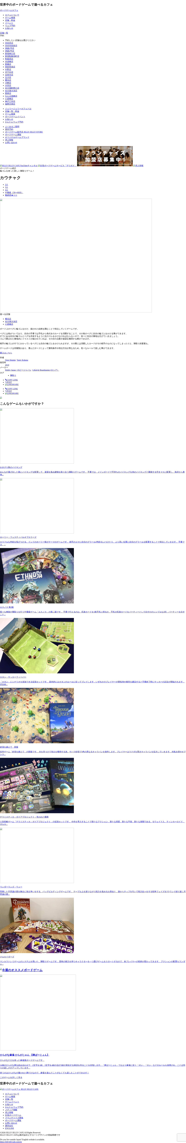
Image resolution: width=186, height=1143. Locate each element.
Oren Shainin (10, 360)
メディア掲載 (11, 1110)
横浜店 (8, 80)
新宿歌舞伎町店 (12, 56)
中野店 (8, 69)
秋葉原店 (9, 59)
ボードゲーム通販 (13, 135)
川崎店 (8, 83)
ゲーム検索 (10, 1096)
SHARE (15, 384)
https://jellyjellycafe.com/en (11, 1142)
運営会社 (9, 1126)
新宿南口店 (10, 53)
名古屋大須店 (11, 91)
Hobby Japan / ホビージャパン (18, 370)
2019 (7, 365)
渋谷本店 (9, 43)
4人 (6, 190)
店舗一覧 (9, 1099)
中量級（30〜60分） (14, 192)
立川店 (8, 77)
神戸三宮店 (10, 101)
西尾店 (8, 93)
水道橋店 (9, 61)
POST (8, 382)
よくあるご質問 (12, 127)
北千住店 (9, 72)
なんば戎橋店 (11, 96)
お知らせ (9, 1104)
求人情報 (9, 140)
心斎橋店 (9, 99)
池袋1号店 (9, 48)
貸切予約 (9, 129)
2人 (6, 184)
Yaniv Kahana (22, 360)
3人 (6, 187)
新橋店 (8, 64)
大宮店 (8, 85)
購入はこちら (6, 353)
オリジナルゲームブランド (17, 137)
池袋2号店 (9, 51)
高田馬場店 (10, 67)
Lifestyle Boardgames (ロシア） (45, 370)
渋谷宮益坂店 (11, 46)
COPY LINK (12, 380)
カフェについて (12, 1094)
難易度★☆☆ (11, 195)
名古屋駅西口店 (12, 88)
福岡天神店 (10, 104)
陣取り (13, 375)
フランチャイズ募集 (14, 1118)
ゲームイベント (12, 1102)
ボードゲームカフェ (9, 10)
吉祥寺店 (9, 75)
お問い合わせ (11, 142)
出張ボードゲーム (13, 1115)
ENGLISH (9, 1128)
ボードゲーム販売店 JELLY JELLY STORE (24, 132)
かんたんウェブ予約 (14, 1107)
